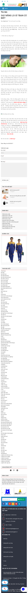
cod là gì (3, 320)
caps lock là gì (4, 310)
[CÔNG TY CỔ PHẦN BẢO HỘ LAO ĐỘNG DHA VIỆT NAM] (14, 5)
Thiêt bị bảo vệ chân (6, 218)
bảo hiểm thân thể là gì (6, 277)
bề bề (2, 289)
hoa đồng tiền (4, 349)
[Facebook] (10, 470)
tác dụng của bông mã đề (6, 422)
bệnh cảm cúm (4, 291)
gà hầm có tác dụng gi (5, 341)
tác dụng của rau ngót (5, 428)
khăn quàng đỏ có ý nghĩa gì (7, 356)
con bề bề (3, 322)
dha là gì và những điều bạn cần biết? (18, 195)
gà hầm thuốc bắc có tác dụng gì (8, 342)
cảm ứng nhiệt (4, 302)
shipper (2, 416)
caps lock (3, 308)
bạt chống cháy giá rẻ (5, 286)
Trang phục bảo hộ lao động (8, 220)
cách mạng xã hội (4, 297)
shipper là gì (3, 417)
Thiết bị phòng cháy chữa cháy (8, 226)
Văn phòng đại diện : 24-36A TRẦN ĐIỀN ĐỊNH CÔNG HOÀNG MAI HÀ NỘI (13, 573)
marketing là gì (4, 366)
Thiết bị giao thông (6, 223)
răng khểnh (3, 406)
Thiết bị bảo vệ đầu (6, 214)
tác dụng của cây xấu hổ (6, 425)
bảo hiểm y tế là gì (5, 278)
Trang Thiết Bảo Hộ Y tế (7, 228)
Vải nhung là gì (4, 442)
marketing (3, 364)
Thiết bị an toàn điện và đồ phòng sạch (10, 221)
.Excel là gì (3, 271)
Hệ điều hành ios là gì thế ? (15, 201)
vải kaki (2, 437)
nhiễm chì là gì (4, 384)
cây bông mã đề (4, 311)
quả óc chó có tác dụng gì (6, 403)
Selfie (2, 411)
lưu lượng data (4, 358)
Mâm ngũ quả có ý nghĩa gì (6, 361)
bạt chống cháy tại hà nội (6, 288)
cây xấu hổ (3, 314)
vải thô (2, 444)
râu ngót (2, 409)
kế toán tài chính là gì (5, 355)
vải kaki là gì (3, 439)
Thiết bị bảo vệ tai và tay (7, 217)
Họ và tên (3, 150)
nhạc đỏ (2, 380)
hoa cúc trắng (4, 347)
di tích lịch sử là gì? (5, 330)
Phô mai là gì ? (4, 400)
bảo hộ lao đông (4, 281)
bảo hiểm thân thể (5, 275)
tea (1, 431)
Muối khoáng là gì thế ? (15, 190)
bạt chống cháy (4, 285)
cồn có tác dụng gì (5, 324)
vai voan (3, 447)
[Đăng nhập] (2, 1)
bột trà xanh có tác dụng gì (6, 295)
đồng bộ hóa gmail (5, 333)
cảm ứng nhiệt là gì (5, 303)
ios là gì (2, 353)
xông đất (3, 451)
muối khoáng (3, 377)
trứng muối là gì (4, 436)
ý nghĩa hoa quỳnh (5, 458)
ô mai (2, 389)
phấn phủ (3, 395)
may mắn (3, 370)
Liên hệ (5, 565)
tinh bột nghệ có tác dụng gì (7, 433)
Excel (2, 336)
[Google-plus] (14, 470)
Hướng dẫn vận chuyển (8, 556)
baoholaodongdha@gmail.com (12, 528)
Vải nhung (3, 441)
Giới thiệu (5, 538)
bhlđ (2, 292)
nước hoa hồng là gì (5, 388)
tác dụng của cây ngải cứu (6, 423)
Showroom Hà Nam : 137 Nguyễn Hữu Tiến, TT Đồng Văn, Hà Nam (14, 578)
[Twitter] (17, 470)
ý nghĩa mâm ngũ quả (5, 462)
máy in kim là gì (4, 369)
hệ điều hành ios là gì (5, 345)
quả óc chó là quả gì (5, 405)
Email (2, 156)
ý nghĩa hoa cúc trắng (5, 456)
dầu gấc (2, 327)
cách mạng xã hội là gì (5, 299)
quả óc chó (3, 402)
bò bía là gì (3, 294)
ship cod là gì (4, 414)
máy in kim (3, 367)
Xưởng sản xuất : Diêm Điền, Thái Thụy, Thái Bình (13, 584)
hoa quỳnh (3, 352)
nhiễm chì (3, 383)
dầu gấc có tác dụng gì (5, 328)
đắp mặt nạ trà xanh (5, 325)
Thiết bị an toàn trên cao (7, 225)
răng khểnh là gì (4, 408)
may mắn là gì (4, 372)
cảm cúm (3, 300)
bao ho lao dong (4, 280)
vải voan (3, 448)
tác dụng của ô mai (5, 427)
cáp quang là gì (4, 306)
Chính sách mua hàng (8, 552)
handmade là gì (4, 344)
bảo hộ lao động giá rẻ (5, 283)
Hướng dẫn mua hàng (8, 543)
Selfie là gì (3, 412)
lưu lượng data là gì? (5, 359)
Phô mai (2, 398)
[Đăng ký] (4, 1)
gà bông (2, 338)
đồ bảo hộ (3, 331)
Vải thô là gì (3, 445)
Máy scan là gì (4, 375)
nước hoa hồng (4, 386)
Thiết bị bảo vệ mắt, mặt (7, 215)
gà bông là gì (3, 339)
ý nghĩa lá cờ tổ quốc (5, 461)
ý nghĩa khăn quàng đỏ (6, 459)
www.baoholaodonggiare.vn (12, 531)
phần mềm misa (4, 392)
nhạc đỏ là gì (3, 381)
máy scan (3, 373)
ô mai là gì (3, 391)
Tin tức (4, 561)
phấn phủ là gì (4, 397)
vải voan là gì (4, 450)
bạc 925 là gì (3, 274)
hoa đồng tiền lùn (4, 350)
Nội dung (3, 161)
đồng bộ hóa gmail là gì (6, 334)
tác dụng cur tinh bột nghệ (6, 430)
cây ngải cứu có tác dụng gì (6, 313)
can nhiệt (3, 305)
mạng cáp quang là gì (5, 363)
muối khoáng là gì (4, 378)
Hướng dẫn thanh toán (8, 547)
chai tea (2, 317)
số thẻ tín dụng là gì (5, 420)
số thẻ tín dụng (4, 419)
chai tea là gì (3, 319)
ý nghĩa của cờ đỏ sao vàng (7, 455)
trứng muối (3, 434)
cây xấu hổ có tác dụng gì (6, 316)
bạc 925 (2, 272)
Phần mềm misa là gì (5, 394)
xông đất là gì (4, 453)
